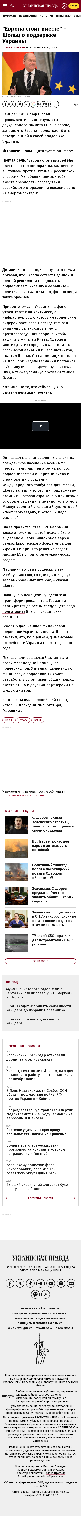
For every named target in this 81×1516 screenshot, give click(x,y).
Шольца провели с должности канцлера (32, 1021)
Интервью (63, 15)
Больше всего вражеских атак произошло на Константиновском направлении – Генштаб (35, 1149)
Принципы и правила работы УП (40, 1323)
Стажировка (44, 1328)
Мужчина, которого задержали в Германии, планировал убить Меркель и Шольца (39, 993)
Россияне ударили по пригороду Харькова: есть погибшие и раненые (36, 1132)
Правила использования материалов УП (40, 1313)
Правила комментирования (23, 795)
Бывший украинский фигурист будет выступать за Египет (38, 1186)
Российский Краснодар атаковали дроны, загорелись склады (35, 1057)
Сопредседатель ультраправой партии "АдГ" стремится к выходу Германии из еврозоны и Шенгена (39, 1114)
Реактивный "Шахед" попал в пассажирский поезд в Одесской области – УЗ (51, 871)
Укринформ (63, 151)
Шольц (9, 720)
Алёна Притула (55, 1473)
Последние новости (23, 1046)
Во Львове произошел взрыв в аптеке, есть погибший (50, 845)
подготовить (13, 611)
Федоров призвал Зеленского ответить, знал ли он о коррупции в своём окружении (53, 824)
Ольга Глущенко (14, 47)
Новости (9, 15)
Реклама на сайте (33, 1308)
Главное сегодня (19, 811)
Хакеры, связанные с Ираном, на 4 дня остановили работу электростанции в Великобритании (39, 1075)
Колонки (46, 15)
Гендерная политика (50, 1318)
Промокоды (64, 1328)
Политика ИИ (24, 1318)
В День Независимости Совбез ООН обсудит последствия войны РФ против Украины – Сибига (36, 1094)
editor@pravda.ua (52, 1476)
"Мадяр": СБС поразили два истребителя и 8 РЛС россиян (53, 940)
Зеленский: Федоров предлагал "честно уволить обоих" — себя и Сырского (53, 894)
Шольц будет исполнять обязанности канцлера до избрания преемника (38, 1008)
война (37, 720)
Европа (23, 720)
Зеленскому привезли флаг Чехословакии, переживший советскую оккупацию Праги (31, 1169)
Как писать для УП (19, 1328)
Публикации (28, 15)
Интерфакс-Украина (29, 1401)
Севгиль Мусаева (53, 1469)
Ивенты (53, 1308)
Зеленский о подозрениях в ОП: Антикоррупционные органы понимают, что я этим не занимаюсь (54, 918)
